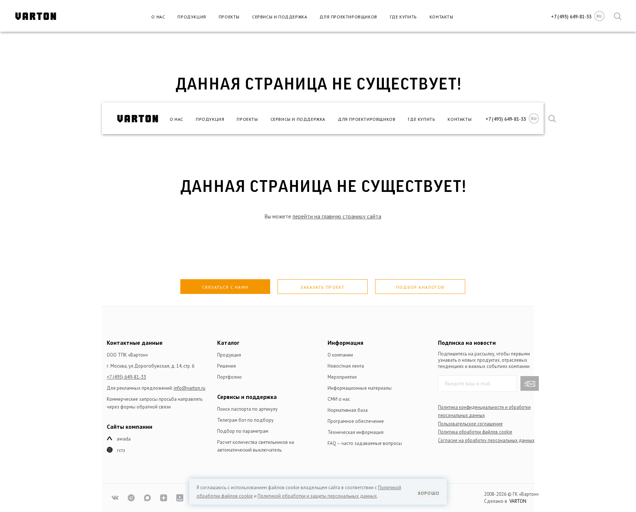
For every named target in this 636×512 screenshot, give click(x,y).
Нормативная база (348, 410)
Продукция (191, 17)
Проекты (229, 17)
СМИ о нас (339, 399)
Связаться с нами (225, 287)
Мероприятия (342, 377)
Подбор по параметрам (242, 431)
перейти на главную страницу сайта (337, 216)
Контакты (441, 17)
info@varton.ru (189, 388)
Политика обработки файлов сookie (475, 432)
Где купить (403, 17)
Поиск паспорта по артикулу (247, 409)
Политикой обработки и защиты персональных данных (317, 496)
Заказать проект (322, 287)
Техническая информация (356, 432)
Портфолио (229, 377)
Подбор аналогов (420, 287)
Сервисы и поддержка (279, 17)
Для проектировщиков (348, 17)
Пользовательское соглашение (470, 424)
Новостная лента (346, 366)
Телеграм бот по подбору (245, 420)
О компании (340, 355)
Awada (124, 439)
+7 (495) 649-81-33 (126, 377)
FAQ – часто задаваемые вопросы (365, 443)
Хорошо (428, 493)
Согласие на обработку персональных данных (486, 440)
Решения (226, 366)
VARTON (517, 501)
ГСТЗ (121, 450)
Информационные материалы (360, 388)
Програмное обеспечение (356, 421)
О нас (158, 17)
